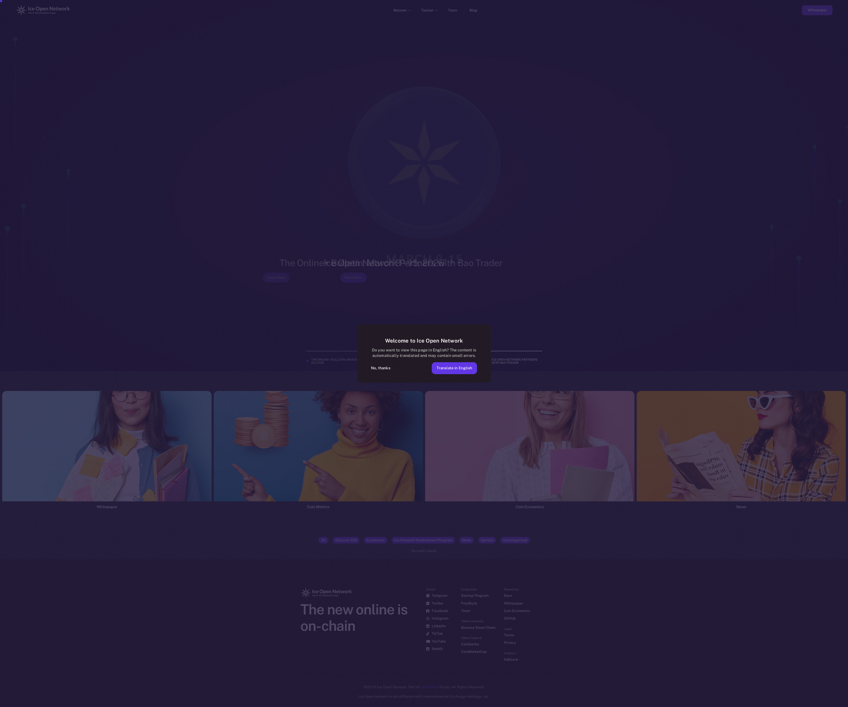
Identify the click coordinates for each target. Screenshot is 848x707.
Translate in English (454, 368)
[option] (634, 703)
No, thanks (380, 368)
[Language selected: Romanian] (735, 703)
